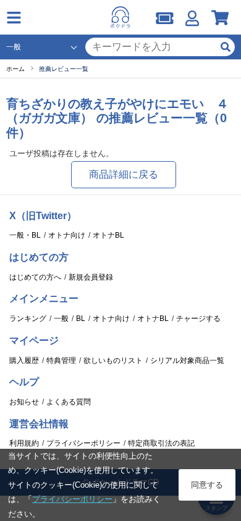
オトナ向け (66, 235)
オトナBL (108, 235)
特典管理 (61, 360)
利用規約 (24, 443)
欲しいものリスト (113, 360)
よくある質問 (68, 402)
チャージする (198, 318)
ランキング (27, 318)
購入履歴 (24, 360)
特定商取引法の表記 (161, 443)
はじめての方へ (35, 277)
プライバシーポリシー (83, 443)
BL (80, 318)
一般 (61, 318)
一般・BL (25, 235)
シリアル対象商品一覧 (187, 360)
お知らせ (24, 402)
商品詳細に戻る (123, 174)
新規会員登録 (91, 277)
